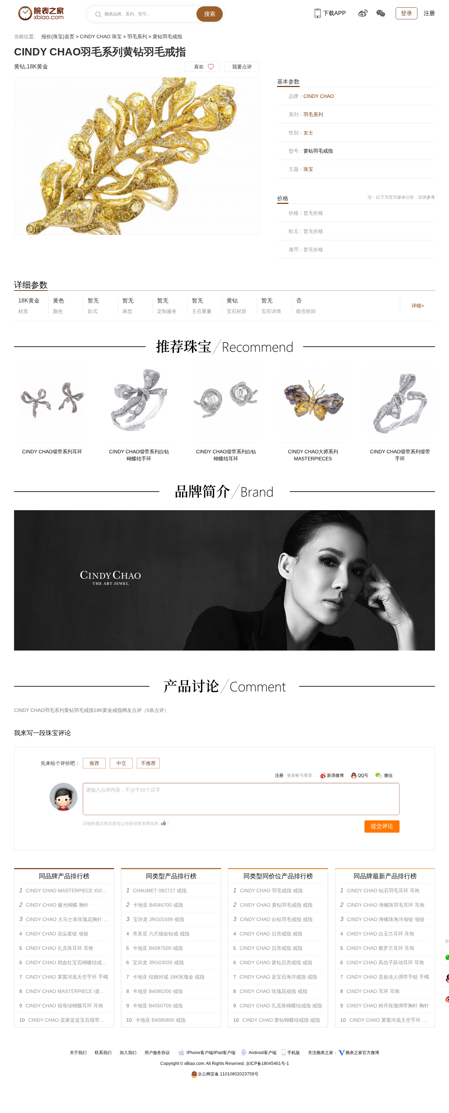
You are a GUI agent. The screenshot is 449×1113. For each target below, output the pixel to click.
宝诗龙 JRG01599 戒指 (158, 919)
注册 (429, 13)
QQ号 (363, 775)
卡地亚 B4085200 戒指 (158, 991)
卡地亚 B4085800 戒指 (160, 1020)
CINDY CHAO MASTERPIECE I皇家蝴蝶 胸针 (76, 991)
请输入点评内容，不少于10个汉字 (123, 790)
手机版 (294, 1052)
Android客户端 (263, 1052)
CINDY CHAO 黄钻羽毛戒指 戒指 (276, 905)
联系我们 (103, 1052)
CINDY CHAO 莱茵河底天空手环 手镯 (67, 977)
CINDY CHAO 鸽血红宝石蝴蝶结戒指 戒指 (72, 962)
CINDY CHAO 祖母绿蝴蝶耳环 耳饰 (64, 1005)
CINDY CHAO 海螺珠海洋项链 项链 (385, 919)
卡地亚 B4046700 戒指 (158, 905)
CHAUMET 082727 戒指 (160, 890)
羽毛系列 (137, 36)
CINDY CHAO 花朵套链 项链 (57, 934)
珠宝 (308, 169)
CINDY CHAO (318, 96)
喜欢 (199, 66)
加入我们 (128, 1052)
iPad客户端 (224, 1052)
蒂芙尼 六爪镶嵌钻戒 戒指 (161, 934)
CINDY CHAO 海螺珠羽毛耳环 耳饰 (385, 905)
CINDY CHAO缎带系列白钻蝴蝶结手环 (139, 455)
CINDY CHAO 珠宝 (101, 36)
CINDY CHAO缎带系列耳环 (52, 451)
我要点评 (242, 66)
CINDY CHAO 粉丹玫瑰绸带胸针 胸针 (388, 1005)
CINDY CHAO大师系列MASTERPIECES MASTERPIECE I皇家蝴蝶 (313, 455)
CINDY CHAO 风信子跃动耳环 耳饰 (385, 962)
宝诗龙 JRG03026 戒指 (158, 962)
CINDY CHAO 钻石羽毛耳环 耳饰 (383, 890)
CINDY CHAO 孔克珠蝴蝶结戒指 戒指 (281, 1005)
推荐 (94, 763)
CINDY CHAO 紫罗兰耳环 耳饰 (380, 948)
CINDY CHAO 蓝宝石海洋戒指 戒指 (278, 977)
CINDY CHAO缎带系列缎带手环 (400, 455)
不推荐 (148, 763)
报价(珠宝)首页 (57, 36)
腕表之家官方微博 (362, 1052)
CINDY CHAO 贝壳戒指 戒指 (271, 934)
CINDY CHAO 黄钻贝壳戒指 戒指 (276, 962)
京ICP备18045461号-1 (267, 1063)
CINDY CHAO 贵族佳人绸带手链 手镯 (388, 977)
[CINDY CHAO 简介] (224, 513)
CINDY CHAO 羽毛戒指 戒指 (271, 890)
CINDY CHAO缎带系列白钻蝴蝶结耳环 (226, 455)
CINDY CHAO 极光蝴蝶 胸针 (57, 905)
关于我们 (78, 1052)
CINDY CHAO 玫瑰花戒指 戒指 (273, 991)
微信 (388, 775)
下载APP (334, 13)
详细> (417, 305)
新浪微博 (335, 775)
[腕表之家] (40, 13)
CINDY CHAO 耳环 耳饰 (373, 991)
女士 (308, 132)
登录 (406, 13)
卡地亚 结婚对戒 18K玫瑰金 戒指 (169, 977)
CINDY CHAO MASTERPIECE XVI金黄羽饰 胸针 (79, 890)
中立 (121, 763)
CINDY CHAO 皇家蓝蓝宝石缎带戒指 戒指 (74, 1020)
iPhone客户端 (200, 1052)
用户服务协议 (157, 1052)
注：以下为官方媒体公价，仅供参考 (401, 197)
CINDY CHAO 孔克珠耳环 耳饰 (59, 948)
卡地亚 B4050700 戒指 (158, 1005)
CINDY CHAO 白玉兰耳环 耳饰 (380, 934)
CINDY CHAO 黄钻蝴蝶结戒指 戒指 (281, 1020)
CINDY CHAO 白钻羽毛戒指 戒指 (276, 919)
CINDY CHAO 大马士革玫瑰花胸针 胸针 (69, 919)
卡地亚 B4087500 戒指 (158, 948)
